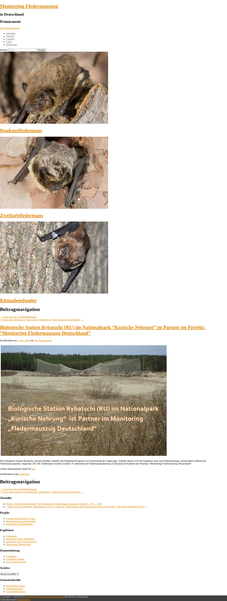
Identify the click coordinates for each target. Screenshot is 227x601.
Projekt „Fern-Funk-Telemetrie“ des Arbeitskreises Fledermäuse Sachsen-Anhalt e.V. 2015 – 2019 (54, 504)
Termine (10, 36)
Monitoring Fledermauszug (29, 6)
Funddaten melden (15, 559)
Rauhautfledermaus (21, 130)
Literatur (10, 39)
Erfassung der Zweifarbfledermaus (18, 317)
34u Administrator (43, 340)
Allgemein (24, 474)
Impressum (11, 44)
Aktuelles (10, 33)
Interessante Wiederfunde (18, 544)
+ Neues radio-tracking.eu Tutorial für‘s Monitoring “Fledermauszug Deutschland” (42, 319)
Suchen (3, 50)
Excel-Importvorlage (16, 562)
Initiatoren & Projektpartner (19, 524)
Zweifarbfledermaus (21, 215)
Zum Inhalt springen (10, 28)
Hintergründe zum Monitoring (21, 521)
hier (33, 469)
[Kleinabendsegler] (54, 292)
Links (9, 41)
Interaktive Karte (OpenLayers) (21, 541)
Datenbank (11, 536)
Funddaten (11, 556)
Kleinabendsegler (18, 300)
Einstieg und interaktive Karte (20, 518)
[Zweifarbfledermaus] (54, 208)
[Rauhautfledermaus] (54, 123)
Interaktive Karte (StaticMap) (20, 539)
